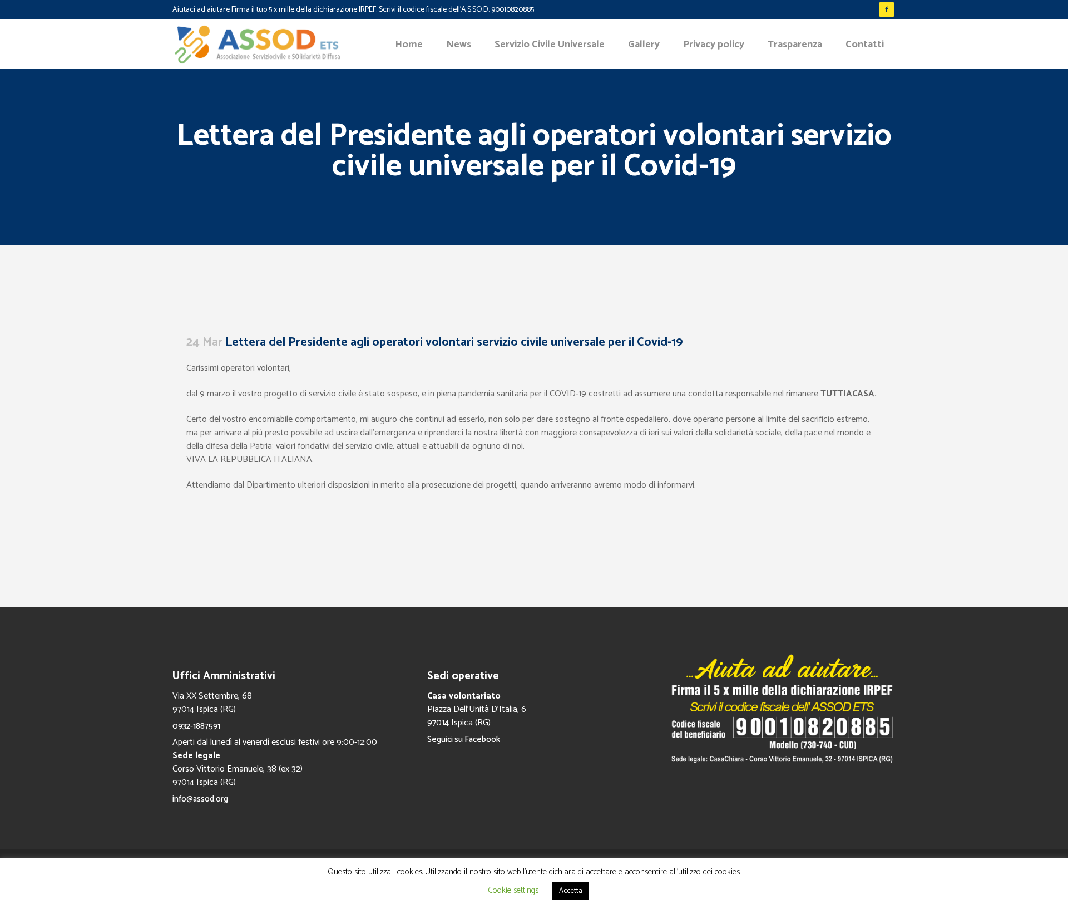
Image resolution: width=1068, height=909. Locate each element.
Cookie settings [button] (513, 890)
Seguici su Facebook (463, 739)
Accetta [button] (570, 891)
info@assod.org (200, 799)
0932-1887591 (196, 726)
